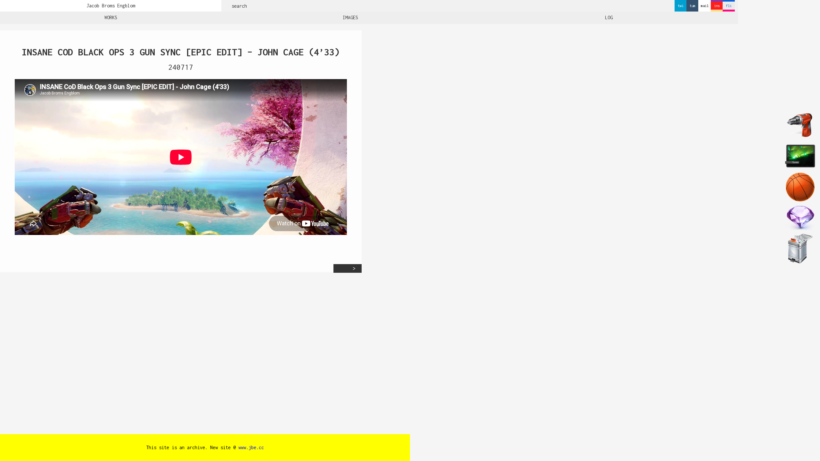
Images (350, 17)
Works (110, 17)
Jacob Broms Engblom (110, 5)
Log (609, 17)
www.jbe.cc (251, 447)
